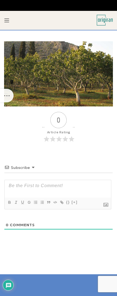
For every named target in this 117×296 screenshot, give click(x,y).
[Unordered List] (42, 202)
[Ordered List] (35, 202)
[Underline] (22, 202)
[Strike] (29, 202)
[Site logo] (105, 20)
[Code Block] (55, 202)
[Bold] (9, 202)
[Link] (61, 202)
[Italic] (16, 202)
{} (68, 202)
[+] (75, 202)
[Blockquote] (48, 202)
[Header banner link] (58, 5)
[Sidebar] (7, 95)
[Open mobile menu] (6, 20)
